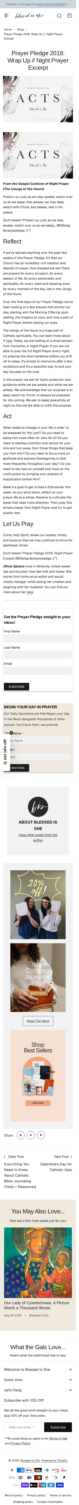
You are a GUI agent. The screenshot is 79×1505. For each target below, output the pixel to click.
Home (8, 29)
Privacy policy (36, 1492)
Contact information (50, 1499)
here (9, 341)
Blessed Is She (30, 1457)
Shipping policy (23, 1499)
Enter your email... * (21, 1424)
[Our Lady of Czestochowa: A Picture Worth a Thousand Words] (38, 1261)
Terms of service (60, 1492)
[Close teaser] (11, 733)
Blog (20, 29)
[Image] (38, 904)
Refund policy (14, 1492)
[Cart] (69, 15)
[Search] (58, 15)
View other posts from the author (38, 837)
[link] (21, 1135)
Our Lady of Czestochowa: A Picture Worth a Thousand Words (36, 1302)
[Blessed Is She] (29, 15)
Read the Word (38, 1021)
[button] (5, 752)
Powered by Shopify (54, 1457)
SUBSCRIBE (17, 687)
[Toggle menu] (6, 15)
